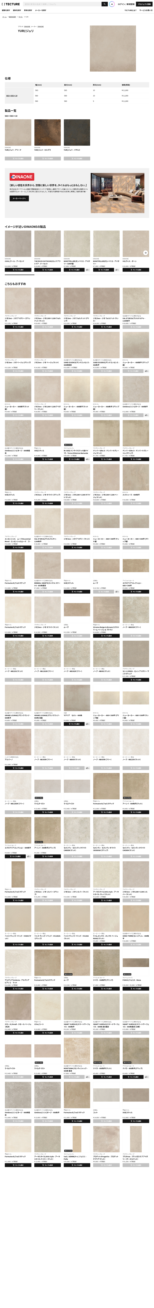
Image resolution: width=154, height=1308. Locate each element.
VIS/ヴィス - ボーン (130, 261)
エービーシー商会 (128, 625)
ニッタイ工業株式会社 (11, 757)
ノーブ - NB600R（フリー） (102, 759)
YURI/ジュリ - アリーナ (13, 150)
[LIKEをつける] (24, 122)
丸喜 (65, 713)
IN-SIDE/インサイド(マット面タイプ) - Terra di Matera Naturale (76, 451)
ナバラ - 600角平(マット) (102, 1068)
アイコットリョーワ (128, 580)
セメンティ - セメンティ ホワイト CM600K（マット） (75, 849)
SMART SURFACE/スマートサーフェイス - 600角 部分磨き (106, 1025)
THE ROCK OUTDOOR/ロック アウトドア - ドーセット (47, 262)
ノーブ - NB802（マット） (101, 671)
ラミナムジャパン (69, 448)
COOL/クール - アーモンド (14, 261)
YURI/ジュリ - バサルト (72, 150)
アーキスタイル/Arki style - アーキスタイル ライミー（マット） (47, 1157)
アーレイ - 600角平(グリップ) (45, 848)
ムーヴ (95, 583)
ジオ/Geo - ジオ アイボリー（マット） (77, 539)
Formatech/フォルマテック (15, 583)
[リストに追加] (28, 122)
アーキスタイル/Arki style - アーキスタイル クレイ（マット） (106, 893)
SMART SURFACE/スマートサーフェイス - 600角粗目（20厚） (136, 1025)
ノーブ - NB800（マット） (72, 759)
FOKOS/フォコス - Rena (132, 980)
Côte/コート (39, 1024)
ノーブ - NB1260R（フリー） (14, 803)
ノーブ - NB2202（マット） (14, 671)
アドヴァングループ (10, 316)
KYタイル (125, 360)
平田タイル (37, 448)
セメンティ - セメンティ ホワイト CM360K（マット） (134, 849)
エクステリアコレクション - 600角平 (18, 848)
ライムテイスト (39, 803)
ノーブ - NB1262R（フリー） (44, 671)
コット (95, 1112)
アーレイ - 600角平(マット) (132, 803)
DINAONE (27, 26)
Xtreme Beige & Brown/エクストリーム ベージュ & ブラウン (106, 628)
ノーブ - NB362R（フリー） (73, 671)
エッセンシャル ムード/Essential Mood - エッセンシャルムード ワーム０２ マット (18, 541)
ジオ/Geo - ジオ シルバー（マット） (76, 892)
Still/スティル (39, 450)
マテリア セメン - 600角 (73, 715)
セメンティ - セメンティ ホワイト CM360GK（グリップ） (104, 849)
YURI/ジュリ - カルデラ (42, 150)
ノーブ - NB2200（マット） (132, 759)
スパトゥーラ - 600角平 (131, 494)
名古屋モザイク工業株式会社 (132, 316)
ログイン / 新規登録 (126, 4)
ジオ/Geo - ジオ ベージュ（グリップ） (18, 362)
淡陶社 (95, 580)
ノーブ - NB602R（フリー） (132, 627)
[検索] (105, 4)
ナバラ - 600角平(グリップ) (132, 1068)
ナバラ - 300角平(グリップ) (103, 980)
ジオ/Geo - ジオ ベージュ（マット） (46, 362)
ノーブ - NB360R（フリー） (43, 759)
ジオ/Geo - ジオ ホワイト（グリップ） (47, 494)
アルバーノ (9, 759)
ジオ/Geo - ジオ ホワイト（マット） (46, 627)
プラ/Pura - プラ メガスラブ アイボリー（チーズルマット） (135, 1157)
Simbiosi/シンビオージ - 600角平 (135, 406)
